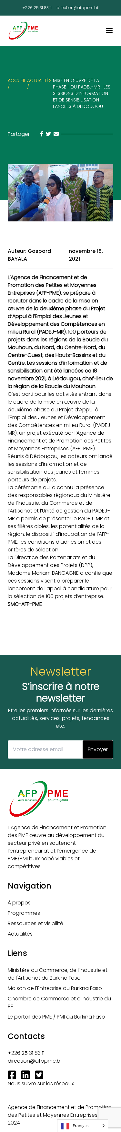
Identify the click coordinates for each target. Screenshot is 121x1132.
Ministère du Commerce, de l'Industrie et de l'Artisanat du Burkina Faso (57, 974)
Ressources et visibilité (35, 923)
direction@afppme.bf (77, 7)
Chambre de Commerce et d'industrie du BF (59, 1002)
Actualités (20, 933)
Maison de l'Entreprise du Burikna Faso (55, 988)
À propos (19, 902)
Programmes (24, 913)
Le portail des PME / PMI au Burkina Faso (56, 1016)
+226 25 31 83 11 (37, 7)
